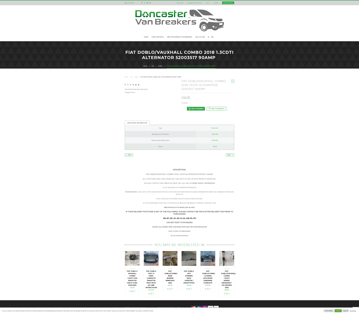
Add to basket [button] (130, 291)
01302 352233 (130, 3)
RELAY (215, 146)
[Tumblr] (133, 84)
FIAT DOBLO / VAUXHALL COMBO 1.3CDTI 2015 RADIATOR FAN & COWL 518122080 (132, 278)
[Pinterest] (130, 84)
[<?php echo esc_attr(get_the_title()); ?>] (132, 291)
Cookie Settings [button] (329, 311)
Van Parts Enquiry (228, 3)
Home (146, 37)
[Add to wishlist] (134, 291)
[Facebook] (141, 3)
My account (180, 3)
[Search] (208, 37)
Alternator (214, 128)
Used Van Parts (158, 37)
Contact (216, 3)
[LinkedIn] (136, 84)
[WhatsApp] (150, 3)
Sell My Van (200, 37)
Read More (353, 311)
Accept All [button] (338, 311)
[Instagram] (147, 3)
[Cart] (213, 37)
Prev (129, 155)
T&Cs (208, 3)
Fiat (131, 77)
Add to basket (197, 109)
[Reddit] (138, 84)
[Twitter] (144, 3)
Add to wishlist (218, 109)
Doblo (136, 77)
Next (229, 155)
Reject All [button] (345, 311)
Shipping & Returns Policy (195, 3)
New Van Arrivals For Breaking (179, 37)
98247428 (215, 134)
